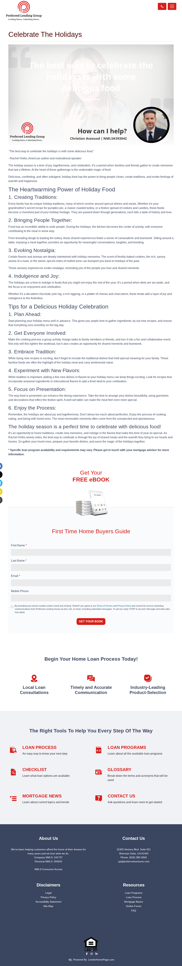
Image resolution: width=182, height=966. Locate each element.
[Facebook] (87, 954)
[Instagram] (91, 954)
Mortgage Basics (133, 901)
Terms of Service (105, 606)
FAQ (133, 910)
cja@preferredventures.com (133, 861)
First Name (19, 545)
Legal (48, 892)
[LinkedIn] (96, 954)
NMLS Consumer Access (48, 869)
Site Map (48, 906)
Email (15, 575)
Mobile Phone (20, 591)
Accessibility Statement (48, 901)
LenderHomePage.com (101, 959)
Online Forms (133, 906)
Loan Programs (133, 892)
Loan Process (133, 897)
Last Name (18, 560)
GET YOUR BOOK (91, 621)
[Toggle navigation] (172, 6)
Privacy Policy (124, 606)
